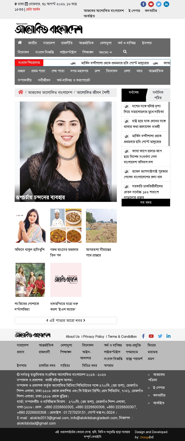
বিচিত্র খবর (89, 365)
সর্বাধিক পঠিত (158, 95)
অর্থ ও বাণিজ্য (127, 43)
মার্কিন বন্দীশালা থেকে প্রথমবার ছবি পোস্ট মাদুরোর (110, 63)
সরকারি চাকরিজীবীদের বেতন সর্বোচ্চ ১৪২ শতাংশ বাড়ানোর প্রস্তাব (143, 192)
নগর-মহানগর (79, 71)
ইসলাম (147, 43)
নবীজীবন (44, 80)
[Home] (20, 43)
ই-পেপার (134, 10)
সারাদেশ (49, 43)
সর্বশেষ (134, 92)
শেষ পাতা (57, 71)
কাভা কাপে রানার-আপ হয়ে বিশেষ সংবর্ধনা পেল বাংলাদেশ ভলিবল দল (143, 156)
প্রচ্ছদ (21, 71)
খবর (139, 71)
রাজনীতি (67, 43)
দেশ (97, 71)
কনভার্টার (151, 10)
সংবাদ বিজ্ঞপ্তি (44, 52)
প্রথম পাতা (38, 71)
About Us (73, 336)
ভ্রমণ (151, 358)
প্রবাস (20, 352)
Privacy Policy (93, 336)
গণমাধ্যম (132, 352)
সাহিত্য (65, 365)
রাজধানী (44, 352)
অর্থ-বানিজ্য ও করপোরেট (73, 80)
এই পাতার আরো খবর (65, 320)
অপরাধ (108, 365)
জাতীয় (32, 43)
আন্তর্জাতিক (86, 43)
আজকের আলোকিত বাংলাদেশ (104, 10)
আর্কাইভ (89, 16)
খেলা (127, 71)
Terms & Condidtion (122, 336)
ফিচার (152, 345)
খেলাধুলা (105, 43)
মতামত (153, 352)
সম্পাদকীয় (25, 80)
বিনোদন (23, 52)
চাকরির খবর (47, 365)
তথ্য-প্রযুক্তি (133, 345)
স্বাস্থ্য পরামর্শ (134, 358)
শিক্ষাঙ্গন (88, 52)
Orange (146, 437)
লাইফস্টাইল (68, 52)
